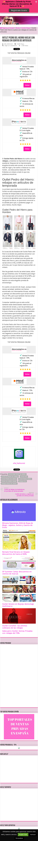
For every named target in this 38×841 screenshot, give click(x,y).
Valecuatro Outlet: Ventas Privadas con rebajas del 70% (17, 632)
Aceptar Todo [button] (23, 834)
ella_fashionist (8, 44)
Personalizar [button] (19, 838)
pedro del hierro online (9, 481)
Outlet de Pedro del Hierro (10, 476)
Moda (18, 28)
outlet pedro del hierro (9, 479)
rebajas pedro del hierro (9, 483)
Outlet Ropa (25, 28)
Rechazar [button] (33, 834)
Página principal (8, 28)
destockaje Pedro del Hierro (17, 474)
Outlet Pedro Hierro (25, 479)
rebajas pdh (22, 481)
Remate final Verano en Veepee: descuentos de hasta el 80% (16, 553)
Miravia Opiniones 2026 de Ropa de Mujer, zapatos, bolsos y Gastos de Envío (17, 525)
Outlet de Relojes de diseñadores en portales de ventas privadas (14, 489)
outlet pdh (24, 476)
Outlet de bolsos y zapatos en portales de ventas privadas (24, 494)
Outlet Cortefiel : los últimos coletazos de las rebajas (14, 627)
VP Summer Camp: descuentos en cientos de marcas (17, 573)
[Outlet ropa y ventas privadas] (19, 18)
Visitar (27, 85)
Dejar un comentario (10, 45)
